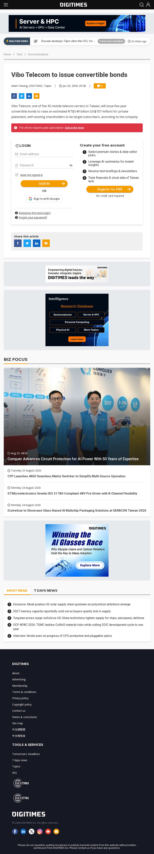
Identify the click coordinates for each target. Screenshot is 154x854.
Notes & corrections (24, 717)
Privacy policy (20, 698)
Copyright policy (22, 704)
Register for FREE (109, 189)
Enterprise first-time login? (35, 213)
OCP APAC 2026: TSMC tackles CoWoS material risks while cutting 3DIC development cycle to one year (78, 627)
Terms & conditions (24, 692)
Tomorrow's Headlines (111, 41)
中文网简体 (18, 736)
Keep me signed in (31, 175)
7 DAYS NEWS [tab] (45, 590)
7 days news (19, 760)
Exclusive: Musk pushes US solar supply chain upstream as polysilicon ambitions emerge (72, 604)
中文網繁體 (18, 729)
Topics (16, 766)
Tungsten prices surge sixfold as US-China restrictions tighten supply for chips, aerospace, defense (78, 618)
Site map (17, 723)
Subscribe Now (74, 127)
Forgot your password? (33, 217)
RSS (14, 772)
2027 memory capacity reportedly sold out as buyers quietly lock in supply (62, 611)
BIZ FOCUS (15, 359)
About (16, 673)
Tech (19, 54)
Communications (38, 54)
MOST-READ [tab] (17, 590)
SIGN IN (44, 184)
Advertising (19, 679)
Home (7, 54)
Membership (19, 685)
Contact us (18, 710)
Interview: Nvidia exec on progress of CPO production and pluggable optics (62, 636)
